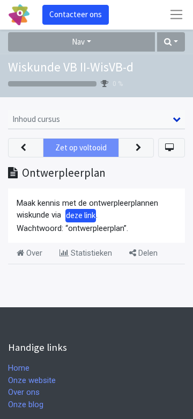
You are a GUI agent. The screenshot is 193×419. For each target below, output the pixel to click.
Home (18, 368)
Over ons (24, 392)
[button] (171, 42)
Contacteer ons (75, 14)
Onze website (32, 380)
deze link (80, 215)
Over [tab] (33, 253)
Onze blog (25, 404)
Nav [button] (78, 42)
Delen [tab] (147, 253)
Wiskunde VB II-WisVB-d (70, 67)
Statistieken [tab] (90, 253)
